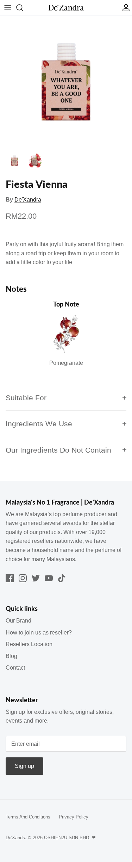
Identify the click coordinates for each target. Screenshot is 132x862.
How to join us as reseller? (39, 633)
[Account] (124, 7)
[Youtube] (49, 578)
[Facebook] (10, 578)
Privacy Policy (73, 817)
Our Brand (18, 621)
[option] (66, 81)
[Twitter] (36, 578)
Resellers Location (29, 644)
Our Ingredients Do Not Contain (58, 450)
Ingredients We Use (39, 424)
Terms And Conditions (28, 817)
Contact (15, 668)
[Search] (23, 7)
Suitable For (26, 398)
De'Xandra (27, 200)
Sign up (24, 766)
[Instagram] (23, 578)
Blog (11, 656)
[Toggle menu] (7, 7)
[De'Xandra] (66, 8)
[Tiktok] (62, 578)
